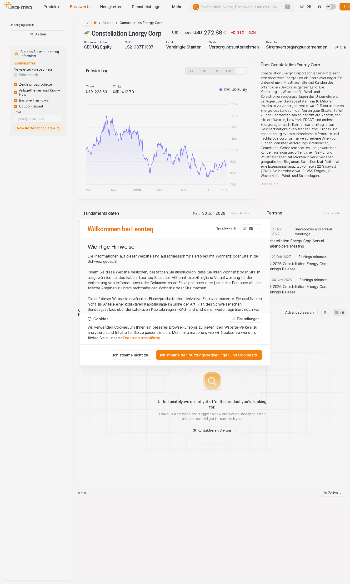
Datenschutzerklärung (141, 338)
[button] (245, 319)
